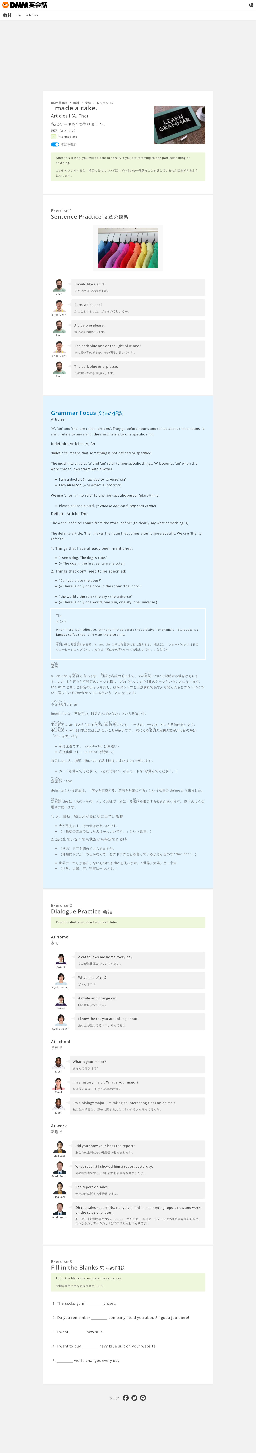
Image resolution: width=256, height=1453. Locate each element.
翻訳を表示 (68, 144)
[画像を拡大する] (179, 125)
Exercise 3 (61, 1261)
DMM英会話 (59, 103)
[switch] (55, 144)
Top (18, 15)
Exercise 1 (61, 210)
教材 (76, 103)
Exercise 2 (61, 905)
